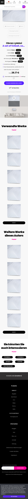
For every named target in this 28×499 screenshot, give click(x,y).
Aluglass (14, 394)
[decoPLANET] (2, 2)
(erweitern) (18, 376)
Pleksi (14, 403)
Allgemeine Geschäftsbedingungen (14, 474)
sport (8, 362)
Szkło (14, 409)
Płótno (14, 406)
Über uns (14, 436)
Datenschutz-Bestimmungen (14, 447)
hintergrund (8, 366)
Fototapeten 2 (14, 413)
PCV (14, 400)
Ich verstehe (14, 496)
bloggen (14, 428)
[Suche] (23, 6)
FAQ (14, 432)
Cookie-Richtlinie (14, 451)
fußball (21, 357)
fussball (7, 357)
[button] (8, 2)
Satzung (14, 444)
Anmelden (20, 468)
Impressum (14, 455)
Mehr (14, 222)
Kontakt (14, 440)
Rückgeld (18, 50)
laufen (19, 362)
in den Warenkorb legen (14, 83)
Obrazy (14, 390)
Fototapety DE (14, 416)
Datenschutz (22, 472)
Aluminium (14, 397)
